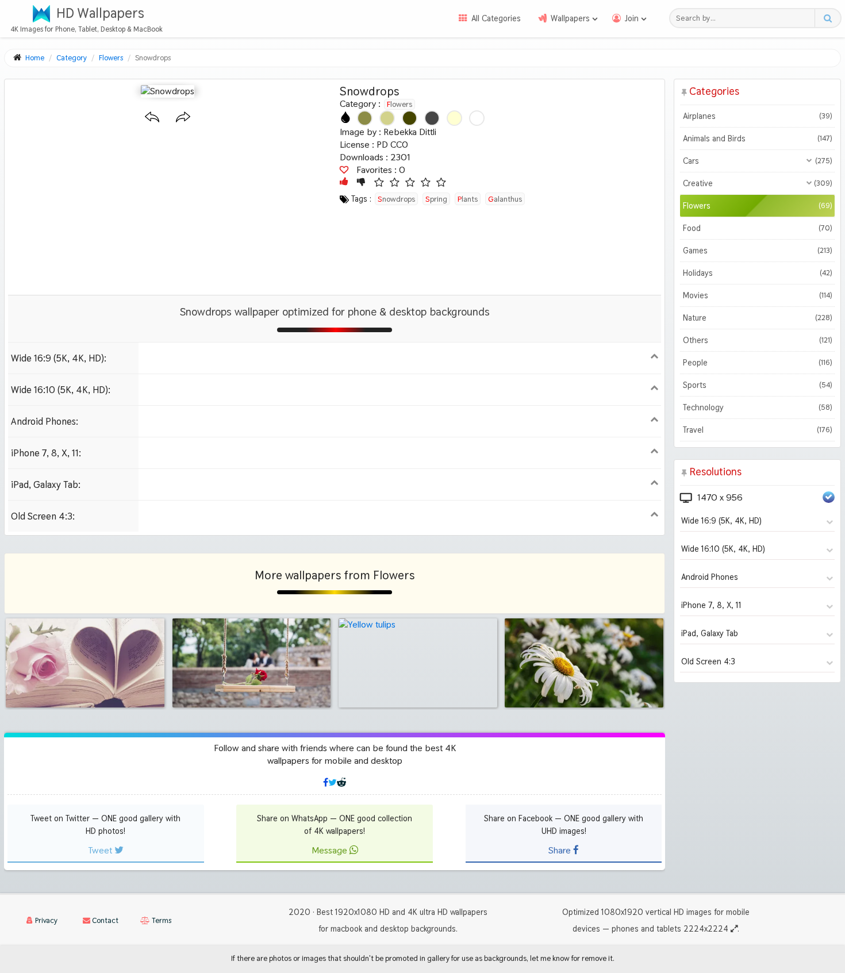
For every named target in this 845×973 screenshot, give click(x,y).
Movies (757, 295)
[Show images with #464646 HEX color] (432, 118)
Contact (104, 920)
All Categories (496, 18)
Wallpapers (570, 18)
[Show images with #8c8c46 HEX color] (364, 118)
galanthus (505, 199)
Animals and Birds (757, 138)
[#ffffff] (477, 118)
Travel (757, 430)
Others (757, 340)
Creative (757, 183)
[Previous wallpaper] (152, 117)
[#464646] (432, 118)
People (757, 362)
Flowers (399, 104)
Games (757, 250)
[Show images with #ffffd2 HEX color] (454, 118)
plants (468, 199)
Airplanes (757, 116)
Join (632, 18)
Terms (160, 920)
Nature (757, 318)
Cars (757, 161)
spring (436, 199)
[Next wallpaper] (183, 117)
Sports (757, 385)
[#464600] (409, 118)
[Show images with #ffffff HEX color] (477, 118)
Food (757, 228)
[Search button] (827, 18)
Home (34, 58)
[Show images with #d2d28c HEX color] (387, 118)
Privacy (45, 920)
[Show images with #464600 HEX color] (409, 118)
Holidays (757, 273)
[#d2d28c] (387, 118)
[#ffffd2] (454, 118)
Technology (757, 407)
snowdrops (396, 199)
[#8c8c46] (364, 118)
